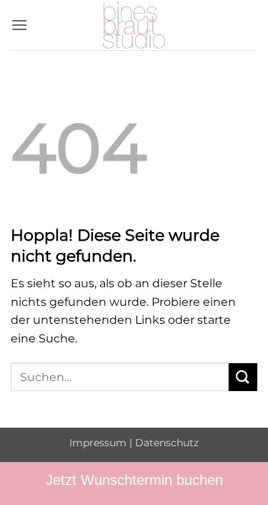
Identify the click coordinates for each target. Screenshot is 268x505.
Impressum (97, 442)
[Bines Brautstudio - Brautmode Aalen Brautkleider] (134, 25)
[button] (19, 24)
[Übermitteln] (243, 377)
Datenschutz (167, 442)
